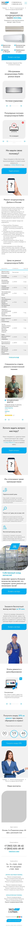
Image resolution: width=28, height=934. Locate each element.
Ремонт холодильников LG (14, 880)
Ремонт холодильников (14, 877)
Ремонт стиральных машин (14, 885)
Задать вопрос (14, 171)
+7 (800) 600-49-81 (16, 4)
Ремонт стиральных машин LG (14, 888)
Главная (4, 8)
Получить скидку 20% (14, 743)
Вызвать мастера (14, 57)
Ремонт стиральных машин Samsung (14, 886)
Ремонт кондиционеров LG (14, 900)
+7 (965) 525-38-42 (16, 2)
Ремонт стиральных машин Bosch (14, 890)
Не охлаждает (14, 136)
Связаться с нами (14, 851)
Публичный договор (14, 920)
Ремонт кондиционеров (17, 8)
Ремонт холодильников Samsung (14, 878)
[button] (21, 106)
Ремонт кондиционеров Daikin (14, 902)
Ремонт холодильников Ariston (14, 882)
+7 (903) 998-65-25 (16, 165)
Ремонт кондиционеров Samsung (14, 899)
